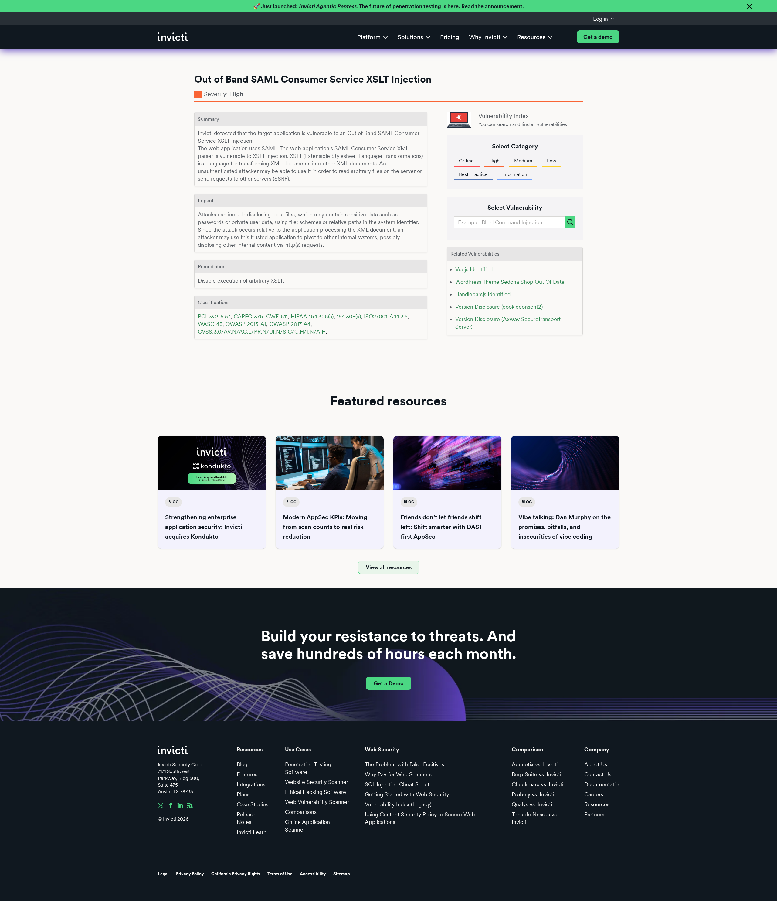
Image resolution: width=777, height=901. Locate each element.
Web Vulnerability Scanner (317, 802)
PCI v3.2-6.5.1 (214, 316)
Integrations (251, 784)
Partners (594, 814)
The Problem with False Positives (404, 764)
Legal (163, 873)
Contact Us (597, 774)
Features (247, 774)
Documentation (603, 784)
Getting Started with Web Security (407, 794)
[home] (173, 36)
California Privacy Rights (235, 873)
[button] (603, 18)
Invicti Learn (251, 832)
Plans (243, 794)
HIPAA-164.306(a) (312, 316)
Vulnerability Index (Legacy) (398, 804)
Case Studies (252, 804)
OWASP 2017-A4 (289, 324)
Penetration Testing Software (308, 768)
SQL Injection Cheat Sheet (397, 784)
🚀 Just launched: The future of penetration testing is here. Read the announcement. (388, 6)
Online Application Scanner (307, 826)
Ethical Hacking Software (315, 792)
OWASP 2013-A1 (246, 324)
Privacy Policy (190, 873)
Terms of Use (280, 873)
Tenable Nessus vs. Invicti (535, 818)
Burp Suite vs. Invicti (536, 774)
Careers (593, 794)
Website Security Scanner (316, 782)
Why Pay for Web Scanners (398, 774)
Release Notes (246, 818)
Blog (242, 764)
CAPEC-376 (248, 316)
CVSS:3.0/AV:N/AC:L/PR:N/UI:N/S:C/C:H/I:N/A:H (262, 331)
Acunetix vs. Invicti (535, 764)
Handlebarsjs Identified (483, 294)
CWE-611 (277, 316)
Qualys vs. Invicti (532, 804)
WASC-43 (210, 324)
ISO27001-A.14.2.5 (386, 316)
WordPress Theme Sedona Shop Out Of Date (510, 282)
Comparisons (301, 812)
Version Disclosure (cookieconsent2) (499, 306)
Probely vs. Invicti (533, 794)
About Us (595, 764)
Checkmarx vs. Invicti (537, 784)
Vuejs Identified (474, 269)
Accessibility (313, 873)
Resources (596, 804)
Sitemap (341, 873)
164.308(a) (349, 316)
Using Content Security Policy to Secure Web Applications (420, 818)
